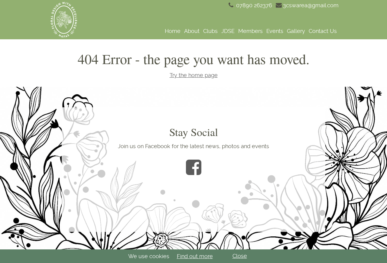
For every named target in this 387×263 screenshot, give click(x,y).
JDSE (228, 31)
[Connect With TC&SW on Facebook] (194, 167)
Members (250, 31)
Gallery (296, 31)
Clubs (210, 31)
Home (172, 31)
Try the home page (194, 75)
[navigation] (212, 31)
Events (274, 31)
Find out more (195, 256)
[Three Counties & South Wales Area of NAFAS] (63, 19)
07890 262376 (253, 5)
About (192, 31)
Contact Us (323, 31)
